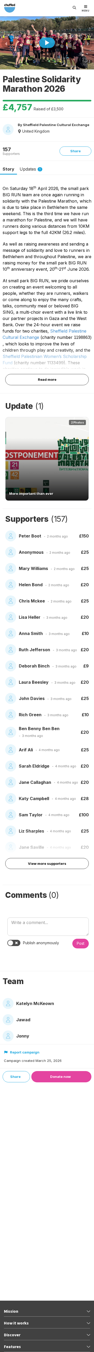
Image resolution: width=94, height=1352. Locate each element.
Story (8, 169)
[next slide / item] (88, 43)
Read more (47, 379)
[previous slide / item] (6, 43)
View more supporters (47, 863)
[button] (47, 459)
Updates (30, 169)
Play (47, 42)
